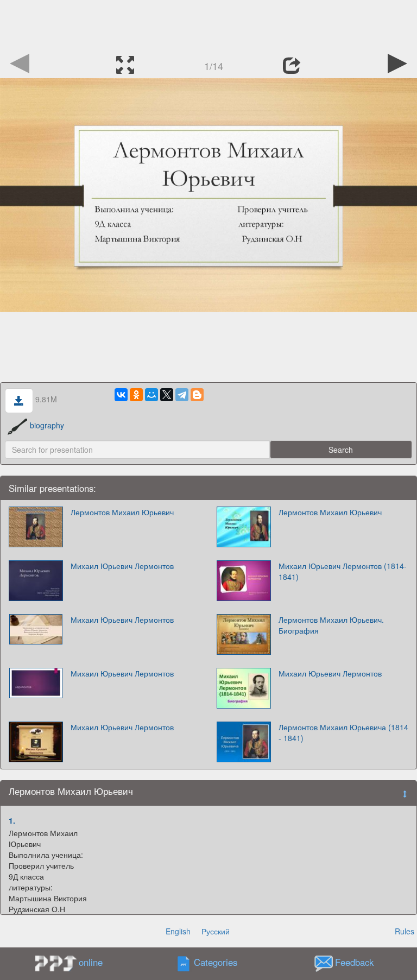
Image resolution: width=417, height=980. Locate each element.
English (178, 931)
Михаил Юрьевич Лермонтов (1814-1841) (343, 571)
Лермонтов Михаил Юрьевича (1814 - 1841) (343, 732)
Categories (215, 962)
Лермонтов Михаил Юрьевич (122, 512)
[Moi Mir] (151, 394)
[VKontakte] (121, 394)
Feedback (354, 962)
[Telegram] (181, 394)
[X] (166, 394)
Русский (215, 931)
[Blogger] (197, 394)
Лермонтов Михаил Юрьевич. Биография (331, 625)
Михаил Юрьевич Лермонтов (122, 565)
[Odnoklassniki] (136, 394)
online (91, 962)
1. (12, 820)
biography (47, 425)
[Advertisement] (208, 24)
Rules (404, 931)
